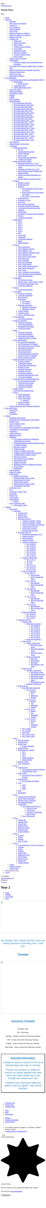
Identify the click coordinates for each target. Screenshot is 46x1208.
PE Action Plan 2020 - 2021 (23, 126)
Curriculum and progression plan (29, 208)
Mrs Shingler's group (38, 674)
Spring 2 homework (33, 657)
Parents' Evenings (15, 472)
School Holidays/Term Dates (19, 144)
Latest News (13, 410)
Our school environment (26, 204)
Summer (21, 839)
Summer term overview (30, 530)
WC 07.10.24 (31, 552)
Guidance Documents (25, 385)
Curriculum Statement (25, 325)
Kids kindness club (20, 460)
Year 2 (20, 223)
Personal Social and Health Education (26, 379)
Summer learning (28, 540)
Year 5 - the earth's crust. (26, 315)
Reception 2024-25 (24, 532)
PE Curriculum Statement (26, 342)
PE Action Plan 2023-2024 (23, 115)
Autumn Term (22, 513)
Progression (22, 299)
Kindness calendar (20, 462)
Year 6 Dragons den (24, 255)
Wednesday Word (20, 51)
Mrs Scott (34, 659)
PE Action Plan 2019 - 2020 (23, 130)
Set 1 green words (28, 734)
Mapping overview (28, 309)
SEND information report (22, 87)
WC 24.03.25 (31, 614)
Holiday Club (14, 422)
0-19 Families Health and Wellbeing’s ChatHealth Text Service (26, 440)
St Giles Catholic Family (22, 54)
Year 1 (20, 222)
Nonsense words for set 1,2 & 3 (28, 169)
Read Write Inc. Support (26, 750)
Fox (32, 694)
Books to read (22, 830)
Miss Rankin (35, 661)
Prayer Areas (22, 155)
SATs (20, 783)
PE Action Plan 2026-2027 (23, 103)
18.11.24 (29, 562)
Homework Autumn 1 (34, 624)
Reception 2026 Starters (17, 418)
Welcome (12, 21)
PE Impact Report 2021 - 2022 (24, 121)
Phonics (20, 216)
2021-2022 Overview (25, 280)
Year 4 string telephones (26, 268)
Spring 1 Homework (29, 571)
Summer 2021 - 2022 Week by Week (30, 282)
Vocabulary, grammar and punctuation (31, 214)
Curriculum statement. (25, 276)
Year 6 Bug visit (23, 258)
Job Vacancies (14, 142)
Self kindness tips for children (24, 459)
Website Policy (10, 1122)
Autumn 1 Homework (29, 542)
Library (11, 865)
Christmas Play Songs (29, 771)
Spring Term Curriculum (26, 799)
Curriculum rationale (25, 363)
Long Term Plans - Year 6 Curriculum (30, 845)
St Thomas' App (14, 488)
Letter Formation (28, 758)
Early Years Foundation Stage (24, 391)
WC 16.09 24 (31, 546)
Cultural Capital (23, 313)
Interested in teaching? (16, 76)
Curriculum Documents (26, 348)
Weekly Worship (23, 154)
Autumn (21, 835)
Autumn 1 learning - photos (31, 521)
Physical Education (20, 340)
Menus (16, 501)
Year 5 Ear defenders (25, 262)
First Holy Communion (34, 812)
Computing (17, 278)
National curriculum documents (28, 206)
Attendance (13, 431)
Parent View (13, 495)
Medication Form (15, 435)
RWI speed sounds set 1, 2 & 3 (28, 163)
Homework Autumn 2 (34, 639)
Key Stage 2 (26, 303)
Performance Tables (16, 93)
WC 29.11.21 (31, 699)
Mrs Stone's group (37, 672)
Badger (33, 692)
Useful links (22, 804)
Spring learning (27, 538)
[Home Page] (6, 6)
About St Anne (32, 808)
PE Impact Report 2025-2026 (24, 105)
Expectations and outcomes (27, 365)
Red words (26, 732)
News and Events (11, 408)
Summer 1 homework (34, 670)
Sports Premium (14, 101)
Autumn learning (28, 536)
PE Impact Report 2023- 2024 (24, 113)
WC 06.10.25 (35, 633)
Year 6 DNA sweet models (27, 257)
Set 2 (24, 754)
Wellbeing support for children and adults (28, 464)
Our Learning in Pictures (30, 781)
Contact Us (13, 25)
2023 (24, 785)
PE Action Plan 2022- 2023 (23, 119)
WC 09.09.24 (31, 544)
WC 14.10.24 (31, 554)
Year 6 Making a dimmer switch (29, 253)
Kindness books (19, 449)
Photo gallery (22, 853)
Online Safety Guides (21, 482)
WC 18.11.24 (31, 567)
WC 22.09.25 (35, 629)
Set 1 (24, 752)
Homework (17, 41)
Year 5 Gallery (23, 841)
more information (16, 1191)
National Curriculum (25, 293)
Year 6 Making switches (26, 249)
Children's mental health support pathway (28, 453)
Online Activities (15, 866)
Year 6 (20, 231)
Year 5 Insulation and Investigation (29, 274)
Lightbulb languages (25, 369)
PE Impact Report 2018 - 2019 (24, 132)
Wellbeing (12, 437)
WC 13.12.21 (31, 719)
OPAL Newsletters (24, 398)
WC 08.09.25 (35, 626)
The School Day (15, 27)
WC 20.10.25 (35, 637)
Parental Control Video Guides (24, 484)
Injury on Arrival (15, 426)
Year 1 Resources (24, 764)
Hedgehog (34, 696)
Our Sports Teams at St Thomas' (29, 346)
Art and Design (19, 317)
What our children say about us (19, 35)
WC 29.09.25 (35, 631)
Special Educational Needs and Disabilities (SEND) (26, 80)
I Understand (6, 1195)
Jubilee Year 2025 (20, 43)
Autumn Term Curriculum (27, 797)
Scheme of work (23, 367)
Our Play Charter (24, 404)
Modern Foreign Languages (23, 359)
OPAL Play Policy (24, 396)
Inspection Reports (15, 91)
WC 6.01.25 (31, 573)
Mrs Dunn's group (37, 676)
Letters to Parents (24, 402)
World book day (23, 185)
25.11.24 (29, 563)
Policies (12, 95)
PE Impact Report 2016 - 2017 (24, 140)
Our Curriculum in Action (26, 381)
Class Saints (18, 49)
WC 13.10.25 (35, 635)
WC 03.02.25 (31, 604)
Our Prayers (31, 810)
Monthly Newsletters (21, 476)
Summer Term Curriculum (27, 800)
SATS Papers (22, 857)
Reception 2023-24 (24, 519)
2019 (24, 789)
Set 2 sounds (26, 731)
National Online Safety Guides (24, 478)
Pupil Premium (14, 99)
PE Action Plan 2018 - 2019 (23, 134)
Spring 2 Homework (29, 612)
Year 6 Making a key (25, 251)
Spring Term (22, 515)
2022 (24, 787)
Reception (17, 511)
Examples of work (24, 200)
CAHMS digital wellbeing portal (25, 455)
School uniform (14, 470)
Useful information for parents (28, 354)
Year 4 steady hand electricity (28, 266)
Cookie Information (11, 1120)
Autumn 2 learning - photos (31, 523)
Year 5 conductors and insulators (29, 272)
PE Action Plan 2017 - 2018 (23, 138)
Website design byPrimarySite (16, 1131)
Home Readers (27, 760)
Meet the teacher (23, 740)
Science (16, 245)
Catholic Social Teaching (22, 47)
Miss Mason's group (37, 682)
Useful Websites (23, 832)
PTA (11, 490)
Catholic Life (13, 39)
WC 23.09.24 (31, 548)
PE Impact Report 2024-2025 (24, 109)
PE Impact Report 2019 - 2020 (24, 128)
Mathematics (18, 220)
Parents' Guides (23, 762)
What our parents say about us (19, 33)
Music (16, 330)
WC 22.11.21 (31, 690)
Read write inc (23, 686)
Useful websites (23, 311)
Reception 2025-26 (24, 620)
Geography (17, 291)
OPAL (16, 392)
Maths (20, 241)
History (16, 288)
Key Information (10, 78)
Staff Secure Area (15, 74)
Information (22, 793)
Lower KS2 (22, 235)
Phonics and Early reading (22, 161)
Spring (20, 837)
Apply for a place (15, 89)
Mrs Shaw (34, 663)
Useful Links (13, 497)
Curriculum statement (25, 218)
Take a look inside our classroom (33, 525)
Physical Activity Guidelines (27, 356)
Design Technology (20, 321)
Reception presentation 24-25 (32, 534)
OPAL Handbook (24, 394)
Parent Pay (13, 494)
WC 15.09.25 (35, 628)
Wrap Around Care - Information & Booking (24, 427)
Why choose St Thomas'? (18, 23)
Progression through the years (28, 284)
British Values (18, 389)
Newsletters (13, 414)
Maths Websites (23, 243)
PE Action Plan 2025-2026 (23, 107)
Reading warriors (24, 183)
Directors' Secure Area (17, 72)
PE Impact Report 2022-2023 (24, 117)
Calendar (12, 412)
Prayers (20, 150)
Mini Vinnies (18, 45)
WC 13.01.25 (31, 581)
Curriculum (13, 146)
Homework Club (23, 855)
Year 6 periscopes (24, 247)
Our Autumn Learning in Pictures (33, 769)
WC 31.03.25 (31, 616)
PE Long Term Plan (24, 350)
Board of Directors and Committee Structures (24, 70)
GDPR (11, 97)
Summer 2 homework (34, 684)
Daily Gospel (18, 56)
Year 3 (20, 225)
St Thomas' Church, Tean (18, 492)
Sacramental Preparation (26, 152)
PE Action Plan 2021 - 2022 (23, 122)
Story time (21, 202)
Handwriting (22, 212)
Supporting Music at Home (27, 338)
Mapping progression (25, 305)
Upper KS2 (22, 237)
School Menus (14, 499)
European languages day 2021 (28, 375)
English (16, 181)
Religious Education (20, 148)
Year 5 (20, 229)
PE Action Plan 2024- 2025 (23, 111)
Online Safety (14, 474)
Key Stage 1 (26, 301)
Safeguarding (13, 60)
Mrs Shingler (35, 575)
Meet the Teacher (24, 828)
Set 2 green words (28, 736)
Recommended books (25, 802)
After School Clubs (24, 352)
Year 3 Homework (28, 816)
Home (7, 18)
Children (8, 507)
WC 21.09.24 (31, 556)
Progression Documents (26, 326)
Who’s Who (13, 31)
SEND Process (23, 84)
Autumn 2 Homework (29, 558)
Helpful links (18, 82)
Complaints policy (20, 86)
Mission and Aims (15, 37)
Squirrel (33, 697)
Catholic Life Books (25, 159)
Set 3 (24, 756)
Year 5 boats (22, 270)
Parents (7, 416)
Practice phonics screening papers (29, 179)
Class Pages (13, 509)
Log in (7, 872)
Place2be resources (20, 447)
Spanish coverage (24, 361)
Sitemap (8, 1118)
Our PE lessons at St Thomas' (28, 344)
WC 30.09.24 (31, 550)
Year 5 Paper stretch (24, 264)
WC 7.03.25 (31, 618)
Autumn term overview (30, 527)
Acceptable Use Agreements (19, 429)
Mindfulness (18, 468)
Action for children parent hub (24, 451)
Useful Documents (24, 328)
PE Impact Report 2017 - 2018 (24, 136)
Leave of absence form (17, 424)
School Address (14, 29)
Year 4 (20, 227)
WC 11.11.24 (31, 560)
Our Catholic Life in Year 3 (31, 806)
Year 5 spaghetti (23, 260)
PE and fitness (18, 466)
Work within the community (27, 157)
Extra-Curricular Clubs (17, 503)
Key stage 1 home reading (31, 196)
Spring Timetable (28, 746)
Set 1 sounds (26, 729)
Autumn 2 (25, 400)
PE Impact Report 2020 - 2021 (24, 124)
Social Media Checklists (22, 486)
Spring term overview (29, 528)
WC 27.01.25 (31, 596)
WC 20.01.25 (31, 589)
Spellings (21, 210)
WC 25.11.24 (31, 569)
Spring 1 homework (33, 643)
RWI (19, 791)
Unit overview (23, 297)
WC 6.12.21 (31, 709)
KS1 (19, 233)
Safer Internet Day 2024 (22, 480)
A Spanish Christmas (25, 377)
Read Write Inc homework (31, 688)
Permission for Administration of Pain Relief (24, 420)
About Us (8, 20)
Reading (21, 187)
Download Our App (12, 870)
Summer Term (23, 517)
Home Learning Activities (26, 358)
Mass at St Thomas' (20, 53)
